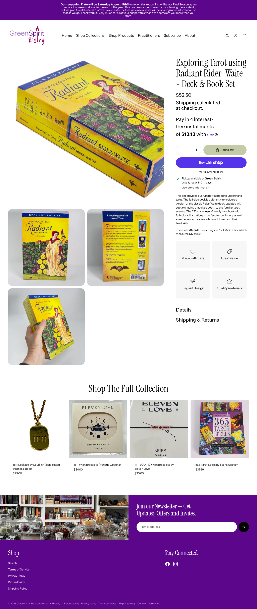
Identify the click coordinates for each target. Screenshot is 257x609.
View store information (195, 187)
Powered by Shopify (49, 603)
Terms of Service (19, 569)
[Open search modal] (227, 35)
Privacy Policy (16, 576)
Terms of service (107, 603)
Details (183, 310)
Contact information (149, 603)
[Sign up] (244, 527)
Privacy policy (88, 603)
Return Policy (16, 582)
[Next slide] (121, 429)
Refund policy (71, 603)
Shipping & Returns (197, 320)
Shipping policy (127, 603)
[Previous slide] (75, 429)
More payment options (211, 171)
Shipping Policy (17, 588)
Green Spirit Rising (27, 603)
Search (12, 563)
